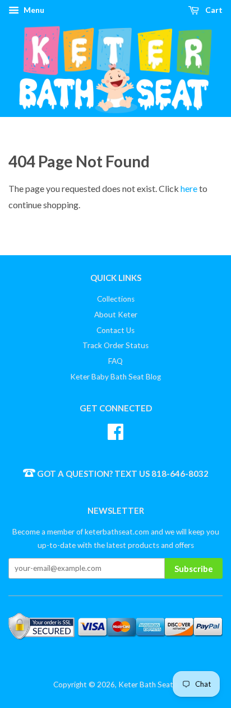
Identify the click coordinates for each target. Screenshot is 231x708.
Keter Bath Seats (147, 684)
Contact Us (115, 330)
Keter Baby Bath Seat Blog (115, 376)
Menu (33, 10)
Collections (116, 298)
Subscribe (193, 569)
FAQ (115, 361)
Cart (213, 10)
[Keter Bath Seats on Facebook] (115, 429)
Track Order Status (115, 345)
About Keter (115, 314)
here (189, 188)
